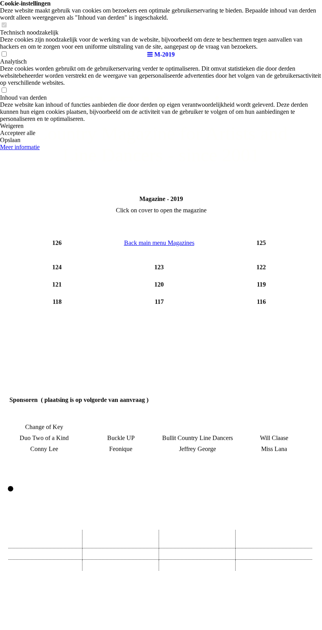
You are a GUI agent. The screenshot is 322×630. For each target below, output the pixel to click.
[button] (161, 126)
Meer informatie (20, 147)
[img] (161, 23)
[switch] (4, 90)
